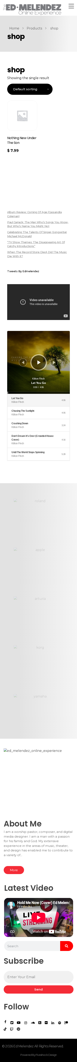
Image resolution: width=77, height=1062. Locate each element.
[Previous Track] (23, 362)
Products (34, 28)
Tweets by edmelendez (23, 271)
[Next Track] (54, 362)
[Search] (66, 946)
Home (14, 28)
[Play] (39, 362)
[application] (38, 362)
